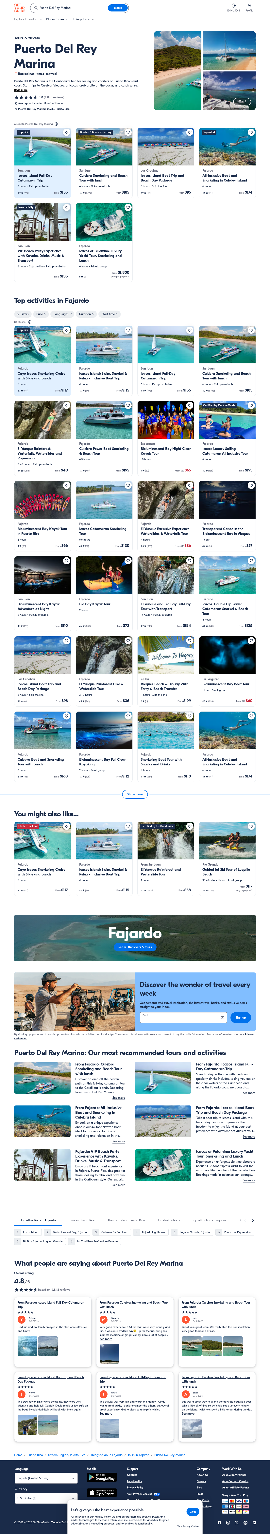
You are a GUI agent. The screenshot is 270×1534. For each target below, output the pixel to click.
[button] (42, 163)
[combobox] (69, 8)
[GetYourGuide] (19, 8)
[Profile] (249, 5)
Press (200, 1494)
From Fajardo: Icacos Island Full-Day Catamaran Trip (51, 1305)
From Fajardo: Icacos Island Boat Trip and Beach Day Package (51, 1379)
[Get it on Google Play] (102, 1478)
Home (18, 1455)
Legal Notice (134, 1481)
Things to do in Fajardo (107, 1455)
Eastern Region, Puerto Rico (66, 1455)
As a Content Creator (235, 1481)
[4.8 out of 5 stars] (26, 97)
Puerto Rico (35, 1455)
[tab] (38, 1220)
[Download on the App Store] (102, 1493)
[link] (42, 163)
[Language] (233, 5)
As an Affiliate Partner (235, 1487)
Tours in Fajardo (138, 1455)
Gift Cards (203, 1500)
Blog (199, 1487)
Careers (201, 1481)
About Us (202, 1475)
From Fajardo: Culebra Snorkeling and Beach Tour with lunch (134, 1305)
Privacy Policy (135, 1487)
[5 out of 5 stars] (53, 1312)
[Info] (56, 124)
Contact (132, 1475)
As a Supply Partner (234, 1475)
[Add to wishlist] (66, 132)
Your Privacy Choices (140, 1494)
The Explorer (204, 1506)
